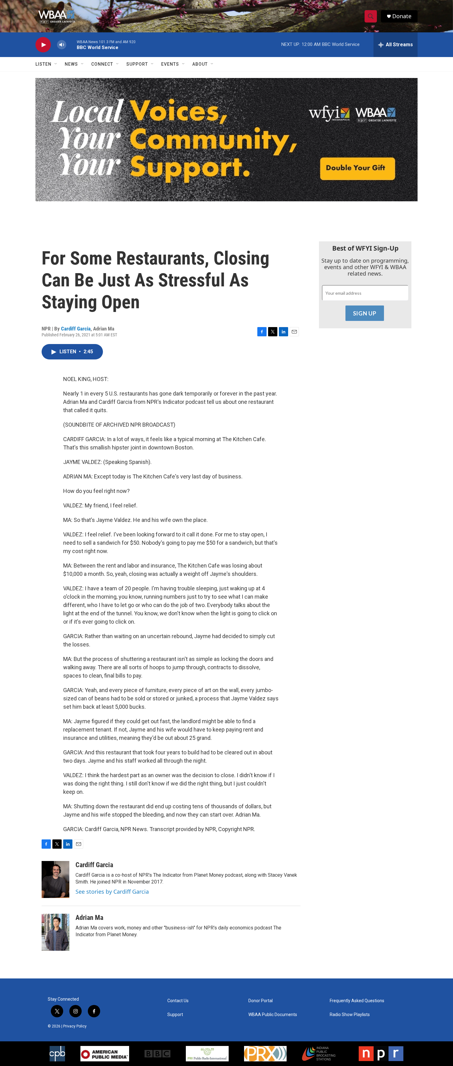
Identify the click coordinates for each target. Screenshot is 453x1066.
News (71, 64)
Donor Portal (260, 1000)
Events (170, 64)
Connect (102, 64)
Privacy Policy (75, 1026)
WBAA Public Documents (272, 1014)
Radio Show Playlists (350, 1014)
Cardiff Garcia (76, 329)
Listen (43, 64)
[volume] (61, 45)
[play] (43, 44)
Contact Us (178, 1000)
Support (137, 64)
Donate (401, 16)
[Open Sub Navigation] (56, 64)
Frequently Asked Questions (357, 1000)
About (200, 64)
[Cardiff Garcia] (55, 879)
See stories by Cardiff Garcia (112, 891)
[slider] (71, 44)
